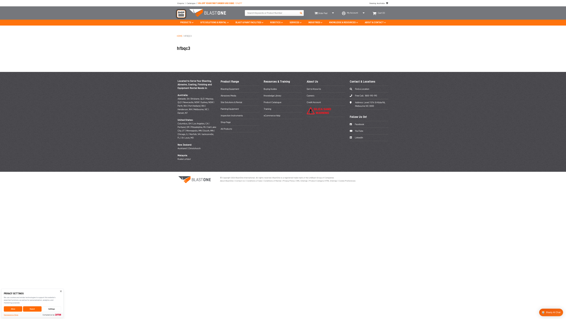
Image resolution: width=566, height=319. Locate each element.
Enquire (180, 3)
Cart (381, 13)
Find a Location (362, 89)
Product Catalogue (272, 102)
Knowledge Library (272, 96)
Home (179, 36)
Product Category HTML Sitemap (323, 181)
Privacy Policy (289, 181)
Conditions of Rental (273, 181)
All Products (226, 129)
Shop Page (226, 122)
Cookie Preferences (347, 181)
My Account (352, 13)
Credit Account (314, 102)
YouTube (358, 131)
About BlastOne (227, 181)
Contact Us (240, 181)
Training (267, 109)
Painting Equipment (230, 109)
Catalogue (191, 3)
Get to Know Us (314, 89)
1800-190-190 (371, 96)
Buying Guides (270, 89)
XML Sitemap (302, 181)
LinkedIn (358, 137)
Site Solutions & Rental (231, 102)
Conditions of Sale (254, 181)
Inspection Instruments (232, 115)
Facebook (359, 124)
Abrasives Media (228, 96)
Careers (310, 96)
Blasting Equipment (230, 89)
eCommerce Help (272, 115)
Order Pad (322, 13)
